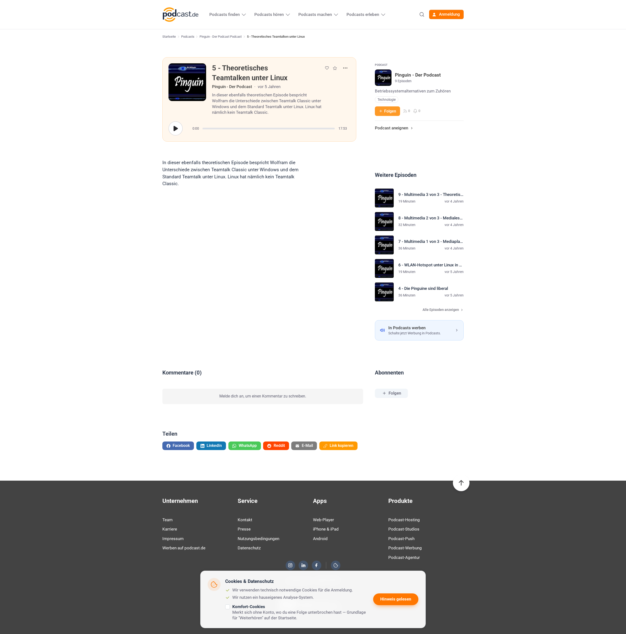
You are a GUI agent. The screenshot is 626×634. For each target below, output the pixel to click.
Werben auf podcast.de (183, 547)
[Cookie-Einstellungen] (335, 565)
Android (320, 538)
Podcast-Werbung (405, 547)
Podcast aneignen (391, 127)
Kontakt (245, 519)
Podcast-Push (401, 538)
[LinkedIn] (303, 565)
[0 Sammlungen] (335, 68)
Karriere (169, 529)
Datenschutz (249, 547)
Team (167, 519)
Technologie (387, 100)
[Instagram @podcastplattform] (290, 565)
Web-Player (323, 519)
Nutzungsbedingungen (258, 538)
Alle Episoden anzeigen (441, 310)
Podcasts (187, 36)
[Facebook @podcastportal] (316, 565)
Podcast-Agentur (404, 557)
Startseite (169, 36)
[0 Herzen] (327, 68)
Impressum (173, 538)
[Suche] (421, 14)
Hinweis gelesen (395, 599)
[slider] (268, 128)
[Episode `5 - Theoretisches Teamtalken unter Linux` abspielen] (175, 128)
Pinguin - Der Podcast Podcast (221, 36)
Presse (244, 529)
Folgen (390, 111)
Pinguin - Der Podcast (232, 86)
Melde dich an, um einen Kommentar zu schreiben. (262, 396)
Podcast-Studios (403, 529)
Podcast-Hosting (404, 519)
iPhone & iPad (326, 529)
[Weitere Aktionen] (345, 68)
